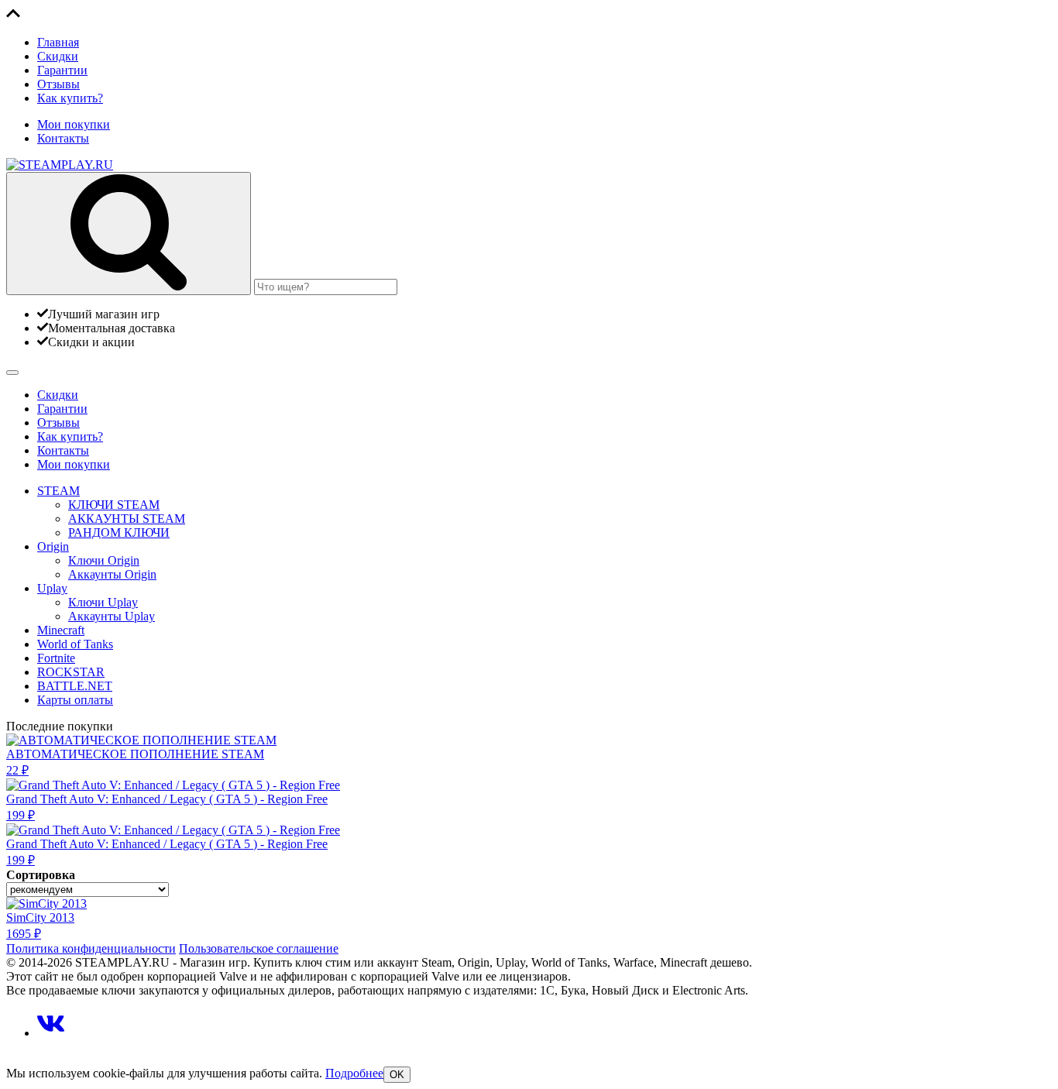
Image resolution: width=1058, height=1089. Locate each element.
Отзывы (58, 84)
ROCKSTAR (71, 671)
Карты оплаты (75, 699)
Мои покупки (73, 124)
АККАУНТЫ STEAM (126, 518)
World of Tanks (75, 644)
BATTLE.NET (74, 685)
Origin (53, 546)
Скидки (57, 56)
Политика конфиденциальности (91, 948)
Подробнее (354, 1073)
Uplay (52, 588)
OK (397, 1074)
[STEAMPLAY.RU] (59, 164)
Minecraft (60, 630)
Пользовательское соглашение (258, 948)
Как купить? (70, 98)
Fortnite (56, 658)
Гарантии (62, 70)
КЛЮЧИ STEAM (114, 504)
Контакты (63, 138)
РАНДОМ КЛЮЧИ (119, 532)
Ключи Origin (103, 560)
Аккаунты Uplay (111, 616)
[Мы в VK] (50, 1032)
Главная (58, 42)
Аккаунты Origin (112, 574)
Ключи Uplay (103, 602)
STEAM (58, 490)
